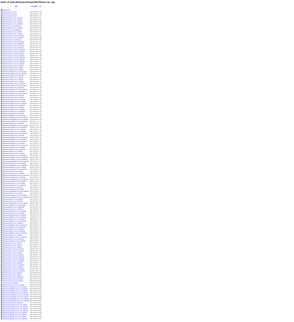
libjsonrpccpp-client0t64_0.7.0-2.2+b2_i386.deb (14, 167)
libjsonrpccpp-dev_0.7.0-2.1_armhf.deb (12, 247)
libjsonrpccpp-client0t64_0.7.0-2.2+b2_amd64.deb (15, 133)
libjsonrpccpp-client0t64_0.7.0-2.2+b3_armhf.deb (15, 73)
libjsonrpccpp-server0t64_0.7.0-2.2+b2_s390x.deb (15, 127)
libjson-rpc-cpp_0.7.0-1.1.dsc (10, 15)
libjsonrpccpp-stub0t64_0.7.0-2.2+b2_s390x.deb (14, 221)
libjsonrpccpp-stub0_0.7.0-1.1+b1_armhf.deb (14, 213)
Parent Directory (7, 9)
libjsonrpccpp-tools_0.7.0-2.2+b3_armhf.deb (13, 41)
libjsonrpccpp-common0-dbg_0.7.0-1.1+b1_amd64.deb (16, 300)
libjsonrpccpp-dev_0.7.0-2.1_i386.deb (12, 274)
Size (40, 6)
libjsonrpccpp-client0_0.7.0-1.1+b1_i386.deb (13, 173)
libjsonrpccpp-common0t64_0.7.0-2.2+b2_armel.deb (15, 119)
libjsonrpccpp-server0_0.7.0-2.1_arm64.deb (13, 97)
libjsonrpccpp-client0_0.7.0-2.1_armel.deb (13, 67)
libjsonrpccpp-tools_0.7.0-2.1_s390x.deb (12, 21)
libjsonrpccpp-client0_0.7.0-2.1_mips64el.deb (14, 91)
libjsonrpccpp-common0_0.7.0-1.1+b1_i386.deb (14, 211)
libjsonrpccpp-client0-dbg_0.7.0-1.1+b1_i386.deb (15, 286)
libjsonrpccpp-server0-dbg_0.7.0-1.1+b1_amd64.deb (15, 310)
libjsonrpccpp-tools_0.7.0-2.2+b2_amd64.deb (14, 51)
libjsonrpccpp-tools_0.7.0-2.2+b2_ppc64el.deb (14, 57)
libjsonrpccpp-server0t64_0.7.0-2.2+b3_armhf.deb (15, 89)
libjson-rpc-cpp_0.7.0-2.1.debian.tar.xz (12, 25)
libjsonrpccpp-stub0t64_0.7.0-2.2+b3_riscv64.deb (15, 225)
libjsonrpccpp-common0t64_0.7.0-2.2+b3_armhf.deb (15, 125)
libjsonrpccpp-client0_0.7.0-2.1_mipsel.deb (13, 87)
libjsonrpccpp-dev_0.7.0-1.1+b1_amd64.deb (13, 264)
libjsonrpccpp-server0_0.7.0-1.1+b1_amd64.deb (14, 163)
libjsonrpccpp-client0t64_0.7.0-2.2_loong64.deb (14, 115)
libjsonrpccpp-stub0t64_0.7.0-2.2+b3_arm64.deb (14, 217)
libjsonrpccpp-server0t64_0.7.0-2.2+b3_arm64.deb (15, 121)
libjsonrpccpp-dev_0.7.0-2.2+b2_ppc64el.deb (14, 270)
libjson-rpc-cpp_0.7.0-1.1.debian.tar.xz (12, 29)
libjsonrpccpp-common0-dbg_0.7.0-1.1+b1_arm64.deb (16, 298)
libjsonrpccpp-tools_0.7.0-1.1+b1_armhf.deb (13, 59)
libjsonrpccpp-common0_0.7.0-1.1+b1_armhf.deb (15, 141)
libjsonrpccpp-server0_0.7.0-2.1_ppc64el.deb (14, 153)
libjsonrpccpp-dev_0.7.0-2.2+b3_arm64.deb (13, 258)
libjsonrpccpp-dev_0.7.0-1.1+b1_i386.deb (13, 278)
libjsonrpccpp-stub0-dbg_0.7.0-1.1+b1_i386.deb (14, 316)
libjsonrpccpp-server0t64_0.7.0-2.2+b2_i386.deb (14, 181)
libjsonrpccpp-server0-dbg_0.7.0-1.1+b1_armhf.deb (15, 306)
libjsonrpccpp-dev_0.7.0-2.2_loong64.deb (13, 302)
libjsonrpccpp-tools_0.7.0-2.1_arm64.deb (13, 27)
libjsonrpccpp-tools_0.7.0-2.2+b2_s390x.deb (13, 45)
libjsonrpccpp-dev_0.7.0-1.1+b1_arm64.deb (13, 260)
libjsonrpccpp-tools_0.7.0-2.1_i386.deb (12, 31)
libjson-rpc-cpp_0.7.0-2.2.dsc (10, 13)
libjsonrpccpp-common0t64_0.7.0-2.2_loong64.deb (15, 165)
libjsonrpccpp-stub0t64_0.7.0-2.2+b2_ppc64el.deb (15, 233)
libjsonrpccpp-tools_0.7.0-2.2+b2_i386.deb (13, 53)
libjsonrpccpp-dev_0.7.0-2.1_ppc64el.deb (13, 266)
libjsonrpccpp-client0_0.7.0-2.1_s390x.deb (13, 77)
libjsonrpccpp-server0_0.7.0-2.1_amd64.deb (13, 135)
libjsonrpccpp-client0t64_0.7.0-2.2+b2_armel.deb (15, 71)
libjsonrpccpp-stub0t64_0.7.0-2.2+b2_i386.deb (14, 241)
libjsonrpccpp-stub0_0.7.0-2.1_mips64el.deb (13, 207)
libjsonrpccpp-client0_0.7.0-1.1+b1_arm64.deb (14, 101)
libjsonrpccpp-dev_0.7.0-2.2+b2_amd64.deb (13, 268)
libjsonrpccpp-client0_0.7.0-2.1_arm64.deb (13, 79)
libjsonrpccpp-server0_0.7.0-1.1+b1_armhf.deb (14, 99)
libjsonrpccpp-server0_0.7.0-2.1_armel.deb (13, 75)
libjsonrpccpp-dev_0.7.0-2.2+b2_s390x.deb (13, 256)
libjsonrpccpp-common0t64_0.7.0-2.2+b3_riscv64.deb (16, 175)
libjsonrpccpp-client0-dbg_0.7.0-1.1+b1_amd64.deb (15, 292)
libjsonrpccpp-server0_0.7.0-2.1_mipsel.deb (13, 113)
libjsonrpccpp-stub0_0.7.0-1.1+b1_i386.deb (13, 239)
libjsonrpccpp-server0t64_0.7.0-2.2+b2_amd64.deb (15, 159)
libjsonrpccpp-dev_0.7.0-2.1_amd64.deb (12, 262)
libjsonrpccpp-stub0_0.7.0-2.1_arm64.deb (13, 199)
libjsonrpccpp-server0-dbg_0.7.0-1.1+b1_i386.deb (15, 304)
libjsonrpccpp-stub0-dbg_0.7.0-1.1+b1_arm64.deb (15, 312)
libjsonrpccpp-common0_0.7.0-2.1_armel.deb (14, 105)
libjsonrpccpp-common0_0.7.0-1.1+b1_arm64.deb (15, 169)
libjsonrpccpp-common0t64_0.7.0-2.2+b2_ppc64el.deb (16, 197)
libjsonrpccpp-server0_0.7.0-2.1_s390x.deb (13, 95)
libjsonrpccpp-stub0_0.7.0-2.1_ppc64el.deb (13, 229)
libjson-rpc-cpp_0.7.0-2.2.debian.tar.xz (12, 39)
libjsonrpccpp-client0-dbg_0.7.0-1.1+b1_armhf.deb (15, 288)
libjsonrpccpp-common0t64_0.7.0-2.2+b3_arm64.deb (16, 161)
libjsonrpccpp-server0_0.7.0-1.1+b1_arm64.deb (14, 129)
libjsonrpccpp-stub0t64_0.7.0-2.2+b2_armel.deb (14, 205)
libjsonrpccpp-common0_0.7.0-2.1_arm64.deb (14, 147)
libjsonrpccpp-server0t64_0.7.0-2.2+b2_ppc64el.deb (15, 157)
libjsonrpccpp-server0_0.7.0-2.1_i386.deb (13, 171)
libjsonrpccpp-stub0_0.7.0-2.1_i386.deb (12, 235)
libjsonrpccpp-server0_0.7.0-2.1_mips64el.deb (14, 111)
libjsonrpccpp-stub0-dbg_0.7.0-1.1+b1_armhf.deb (15, 314)
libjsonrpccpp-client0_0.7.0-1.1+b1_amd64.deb (14, 131)
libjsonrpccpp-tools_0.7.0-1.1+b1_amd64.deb (14, 61)
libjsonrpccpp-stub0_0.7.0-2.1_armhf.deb (13, 193)
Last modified (34, 6)
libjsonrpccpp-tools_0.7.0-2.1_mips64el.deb (13, 43)
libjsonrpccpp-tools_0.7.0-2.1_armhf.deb (12, 17)
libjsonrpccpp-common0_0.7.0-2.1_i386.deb (13, 189)
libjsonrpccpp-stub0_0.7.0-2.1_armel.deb (13, 187)
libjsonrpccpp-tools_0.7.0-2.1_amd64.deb (13, 23)
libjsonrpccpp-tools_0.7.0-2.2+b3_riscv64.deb (14, 49)
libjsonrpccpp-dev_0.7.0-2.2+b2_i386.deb (13, 280)
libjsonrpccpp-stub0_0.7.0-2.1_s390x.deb (13, 201)
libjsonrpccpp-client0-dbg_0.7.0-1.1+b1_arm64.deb (15, 290)
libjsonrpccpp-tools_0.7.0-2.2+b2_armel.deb (13, 35)
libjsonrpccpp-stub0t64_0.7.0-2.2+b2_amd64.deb (15, 237)
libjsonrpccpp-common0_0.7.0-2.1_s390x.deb (14, 143)
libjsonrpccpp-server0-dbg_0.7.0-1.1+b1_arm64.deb (15, 308)
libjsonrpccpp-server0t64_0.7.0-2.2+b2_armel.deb (15, 85)
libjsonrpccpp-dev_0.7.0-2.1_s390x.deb (12, 243)
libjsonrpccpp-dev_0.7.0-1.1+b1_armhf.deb (13, 254)
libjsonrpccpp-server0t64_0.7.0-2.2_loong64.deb (14, 139)
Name (16, 6)
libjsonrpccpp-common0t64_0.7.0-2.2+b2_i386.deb (15, 203)
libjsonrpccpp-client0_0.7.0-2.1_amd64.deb (13, 107)
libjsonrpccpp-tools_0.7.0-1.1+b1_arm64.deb (13, 63)
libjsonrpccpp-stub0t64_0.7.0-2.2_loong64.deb (14, 227)
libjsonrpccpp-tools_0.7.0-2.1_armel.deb (12, 19)
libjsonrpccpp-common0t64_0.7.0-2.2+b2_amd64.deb (16, 191)
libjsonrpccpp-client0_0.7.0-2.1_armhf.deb (13, 69)
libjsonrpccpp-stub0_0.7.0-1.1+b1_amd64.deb (14, 231)
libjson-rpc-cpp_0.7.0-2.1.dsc (10, 11)
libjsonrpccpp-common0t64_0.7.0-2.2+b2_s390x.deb (15, 179)
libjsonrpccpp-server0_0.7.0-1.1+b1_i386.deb (14, 183)
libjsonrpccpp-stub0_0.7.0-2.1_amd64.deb (13, 223)
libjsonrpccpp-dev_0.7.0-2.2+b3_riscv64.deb (13, 284)
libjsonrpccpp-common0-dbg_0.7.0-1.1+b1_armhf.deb (16, 294)
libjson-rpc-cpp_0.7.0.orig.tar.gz (10, 282)
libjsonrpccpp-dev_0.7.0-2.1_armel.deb (12, 245)
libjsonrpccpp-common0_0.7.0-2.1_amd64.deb (14, 177)
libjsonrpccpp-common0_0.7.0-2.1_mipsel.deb (14, 149)
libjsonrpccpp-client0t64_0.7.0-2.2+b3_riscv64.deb (15, 117)
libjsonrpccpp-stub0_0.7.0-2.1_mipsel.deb (13, 209)
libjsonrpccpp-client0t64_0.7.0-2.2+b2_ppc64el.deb (15, 137)
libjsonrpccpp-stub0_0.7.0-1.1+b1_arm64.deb (14, 219)
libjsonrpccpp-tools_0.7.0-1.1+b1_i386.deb (13, 65)
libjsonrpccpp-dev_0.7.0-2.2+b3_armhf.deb (13, 251)
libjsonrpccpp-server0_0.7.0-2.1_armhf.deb (13, 81)
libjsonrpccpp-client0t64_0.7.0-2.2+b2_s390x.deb (15, 103)
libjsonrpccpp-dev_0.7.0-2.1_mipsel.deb (12, 272)
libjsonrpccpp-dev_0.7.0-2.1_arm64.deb (12, 252)
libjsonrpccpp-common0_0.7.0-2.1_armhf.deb (14, 109)
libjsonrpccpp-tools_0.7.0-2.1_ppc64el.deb (13, 37)
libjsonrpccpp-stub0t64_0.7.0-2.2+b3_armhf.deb (14, 215)
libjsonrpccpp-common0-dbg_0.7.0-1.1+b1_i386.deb (15, 296)
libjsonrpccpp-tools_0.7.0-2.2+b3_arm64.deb (13, 55)
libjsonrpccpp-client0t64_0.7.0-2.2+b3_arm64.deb (15, 93)
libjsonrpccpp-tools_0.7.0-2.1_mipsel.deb (13, 33)
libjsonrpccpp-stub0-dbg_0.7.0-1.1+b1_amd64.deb (15, 318)
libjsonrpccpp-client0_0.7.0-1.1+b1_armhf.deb (14, 83)
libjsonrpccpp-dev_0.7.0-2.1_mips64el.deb (13, 276)
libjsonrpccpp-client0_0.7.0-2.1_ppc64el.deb (13, 123)
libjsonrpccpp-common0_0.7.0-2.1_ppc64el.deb (14, 185)
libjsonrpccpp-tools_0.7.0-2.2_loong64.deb (13, 47)
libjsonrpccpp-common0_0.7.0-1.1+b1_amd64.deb (15, 195)
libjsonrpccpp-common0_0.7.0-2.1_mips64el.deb (14, 155)
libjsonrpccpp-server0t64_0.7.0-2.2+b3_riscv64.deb (15, 145)
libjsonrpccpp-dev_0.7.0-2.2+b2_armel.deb (13, 249)
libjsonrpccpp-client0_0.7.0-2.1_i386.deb (13, 151)
